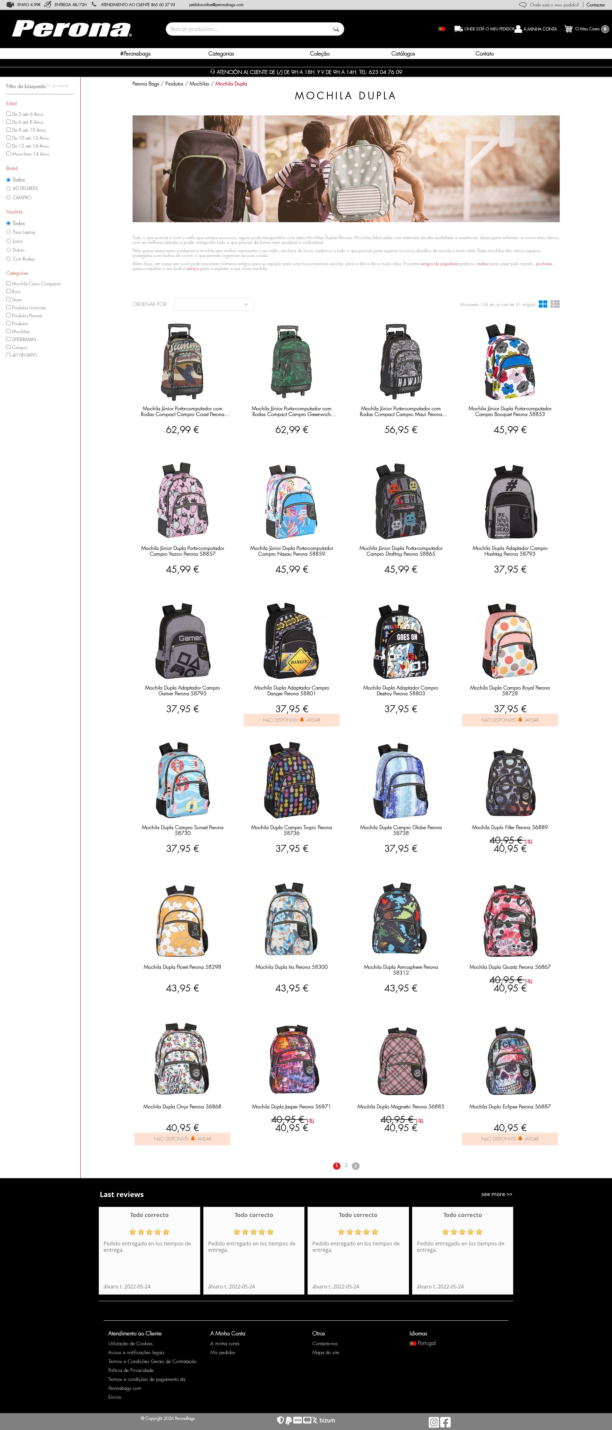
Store (17, 299)
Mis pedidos (222, 1352)
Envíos (114, 1397)
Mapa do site (325, 1352)
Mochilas (20, 331)
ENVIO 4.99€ (29, 4)
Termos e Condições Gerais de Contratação (152, 1361)
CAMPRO (22, 197)
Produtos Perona (27, 315)
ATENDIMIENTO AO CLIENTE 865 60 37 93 (138, 4)
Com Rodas (23, 259)
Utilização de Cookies (130, 1343)
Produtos (20, 323)
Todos (19, 180)
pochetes (544, 263)
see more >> (496, 1194)
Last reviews (122, 1194)
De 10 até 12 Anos (30, 138)
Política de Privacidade (131, 1370)
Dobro (19, 250)
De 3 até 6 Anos (27, 114)
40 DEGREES (25, 188)
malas (482, 263)
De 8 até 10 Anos (29, 130)
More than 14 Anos (30, 154)
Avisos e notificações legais (136, 1352)
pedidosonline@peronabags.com (216, 4)
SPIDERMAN (24, 339)
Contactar (595, 4)
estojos (192, 268)
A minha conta (224, 1343)
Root (16, 291)
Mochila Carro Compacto (36, 284)
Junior (18, 241)
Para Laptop (24, 232)
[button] (224, 53)
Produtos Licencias (29, 307)
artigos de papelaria (440, 263)
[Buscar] (336, 29)
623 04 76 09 (385, 72)
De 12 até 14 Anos (30, 146)
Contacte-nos (325, 1343)
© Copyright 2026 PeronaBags (168, 1418)
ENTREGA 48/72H (71, 4)
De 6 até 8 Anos (27, 122)
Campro (19, 347)
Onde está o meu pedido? (554, 4)
